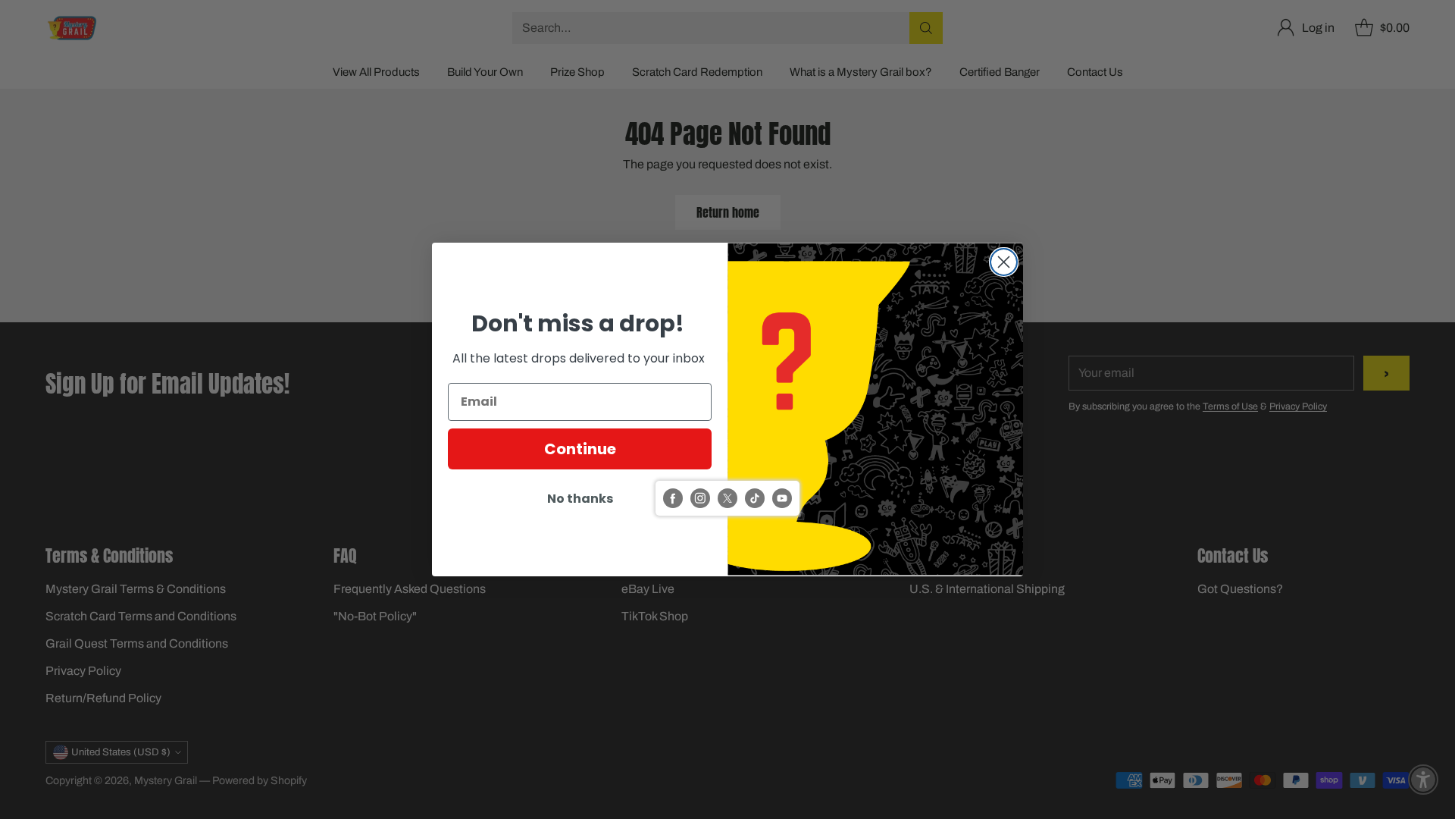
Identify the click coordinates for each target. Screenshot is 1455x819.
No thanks (580, 498)
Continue (580, 449)
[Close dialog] (1003, 262)
